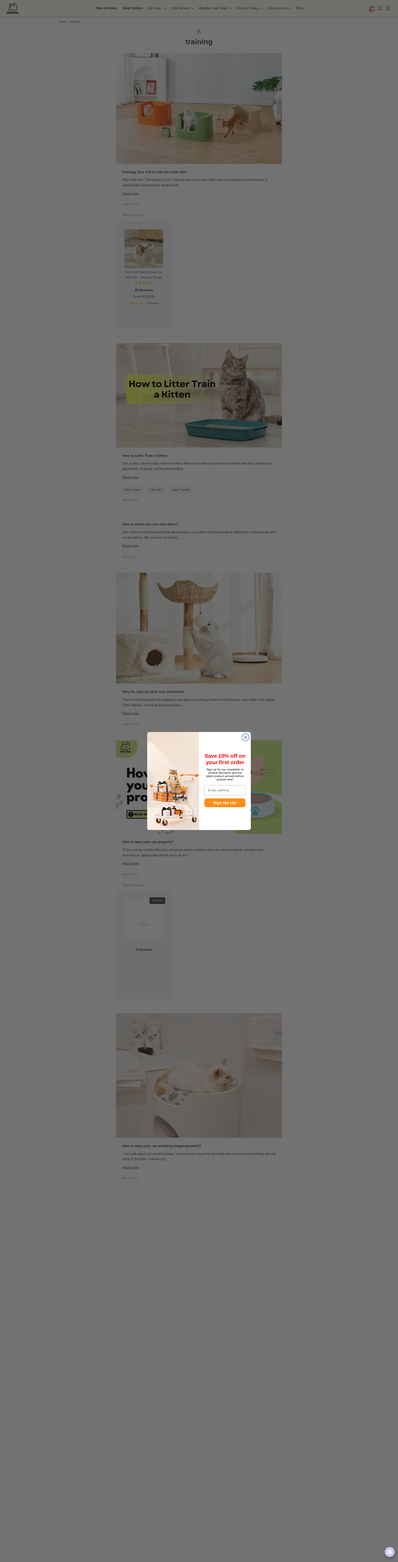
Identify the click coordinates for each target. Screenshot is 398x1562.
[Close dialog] (245, 737)
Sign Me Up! (225, 803)
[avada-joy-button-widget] (389, 1552)
